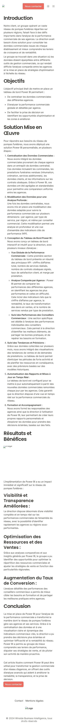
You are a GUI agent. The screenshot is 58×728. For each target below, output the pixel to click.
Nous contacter (13, 684)
